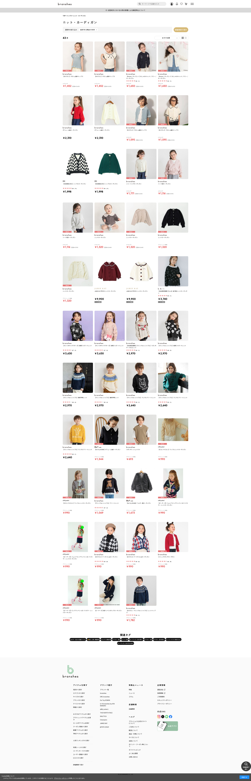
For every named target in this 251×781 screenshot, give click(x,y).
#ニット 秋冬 (124, 639)
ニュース (132, 693)
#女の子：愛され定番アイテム (78, 639)
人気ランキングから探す (81, 740)
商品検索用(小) (186, 38)
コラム (131, 697)
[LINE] (166, 716)
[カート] (186, 4)
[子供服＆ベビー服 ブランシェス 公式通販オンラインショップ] (65, 4)
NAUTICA (103, 716)
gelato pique (104, 727)
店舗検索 (132, 709)
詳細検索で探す (181, 30)
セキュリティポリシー (164, 700)
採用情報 (160, 693)
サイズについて (134, 737)
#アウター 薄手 (116, 639)
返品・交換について (135, 734)
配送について (133, 730)
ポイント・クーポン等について (138, 745)
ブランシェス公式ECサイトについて (138, 722)
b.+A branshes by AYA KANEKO (107, 705)
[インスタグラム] (158, 716)
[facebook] (170, 716)
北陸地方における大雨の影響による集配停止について (126, 10)
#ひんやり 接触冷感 (106, 639)
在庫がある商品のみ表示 (87, 30)
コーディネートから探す (81, 751)
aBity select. (104, 709)
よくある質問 (133, 753)
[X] (162, 716)
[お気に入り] (181, 4)
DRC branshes (105, 697)
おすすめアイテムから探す (82, 714)
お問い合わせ (133, 757)
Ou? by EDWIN (105, 700)
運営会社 (160, 690)
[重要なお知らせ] (177, 4)
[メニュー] (192, 4)
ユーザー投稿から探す (80, 754)
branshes (103, 693)
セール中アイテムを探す (81, 723)
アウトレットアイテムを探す (82, 719)
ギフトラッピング (135, 750)
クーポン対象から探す (80, 727)
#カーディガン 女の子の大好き (125, 643)
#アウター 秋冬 (148, 639)
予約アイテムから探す (80, 734)
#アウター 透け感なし (159, 639)
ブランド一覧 (104, 690)
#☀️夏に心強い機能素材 (93, 639)
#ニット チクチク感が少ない (173, 639)
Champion (103, 720)
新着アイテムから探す (80, 730)
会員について (133, 741)
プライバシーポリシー (164, 704)
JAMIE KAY (103, 723)
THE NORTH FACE (106, 713)
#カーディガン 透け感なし (136, 639)
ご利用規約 (161, 697)
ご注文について (134, 727)
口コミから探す (78, 758)
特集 (130, 690)
